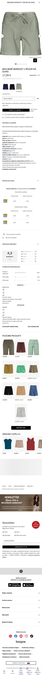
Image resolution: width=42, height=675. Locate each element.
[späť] (2, 2)
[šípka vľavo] (2, 36)
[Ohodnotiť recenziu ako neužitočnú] (3, 292)
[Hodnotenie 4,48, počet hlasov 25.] (33, 75)
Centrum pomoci (7, 600)
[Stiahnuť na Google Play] (14, 585)
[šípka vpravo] (40, 36)
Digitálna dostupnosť (9, 654)
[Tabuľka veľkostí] (38, 98)
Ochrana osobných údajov (10, 648)
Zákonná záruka (24, 657)
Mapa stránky (6, 651)
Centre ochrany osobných (22, 651)
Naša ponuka (6, 608)
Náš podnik (5, 615)
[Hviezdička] (17, 285)
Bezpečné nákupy (7, 622)
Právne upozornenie (24, 654)
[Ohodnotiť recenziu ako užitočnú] (3, 289)
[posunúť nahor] (21, 571)
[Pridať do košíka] (35, 60)
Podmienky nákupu (28, 648)
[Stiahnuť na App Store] (28, 585)
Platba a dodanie (7, 593)
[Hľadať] (39, 2)
